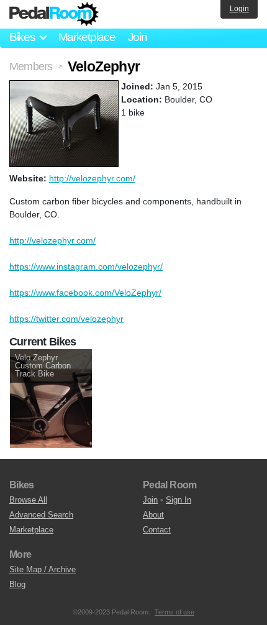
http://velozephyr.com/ (92, 178)
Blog (17, 584)
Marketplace (86, 36)
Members (30, 66)
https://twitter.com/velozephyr (66, 319)
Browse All (28, 499)
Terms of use (174, 612)
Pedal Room (54, 14)
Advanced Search (41, 514)
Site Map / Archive (42, 569)
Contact (157, 529)
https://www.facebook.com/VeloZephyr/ (85, 293)
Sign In (178, 499)
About (153, 514)
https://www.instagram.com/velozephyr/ (86, 266)
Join (137, 36)
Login (239, 8)
